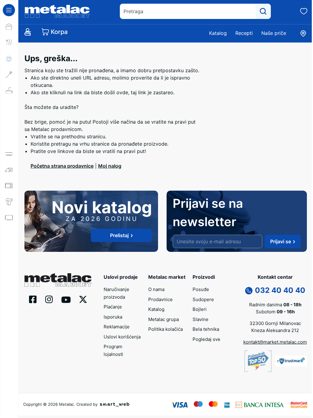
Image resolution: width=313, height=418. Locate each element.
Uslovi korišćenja (122, 337)
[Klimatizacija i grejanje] (9, 154)
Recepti (244, 33)
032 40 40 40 (280, 290)
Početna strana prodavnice (62, 166)
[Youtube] (66, 299)
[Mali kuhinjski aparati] (9, 185)
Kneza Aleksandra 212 (275, 330)
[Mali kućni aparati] (9, 169)
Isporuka (113, 317)
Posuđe (201, 289)
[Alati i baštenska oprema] (9, 281)
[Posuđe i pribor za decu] (9, 58)
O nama (156, 289)
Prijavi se (280, 241)
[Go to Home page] (57, 11)
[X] (83, 299)
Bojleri (200, 309)
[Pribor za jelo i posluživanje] (9, 42)
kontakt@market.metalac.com (275, 342)
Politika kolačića (165, 329)
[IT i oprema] (9, 249)
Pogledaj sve (206, 339)
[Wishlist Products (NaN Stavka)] (303, 11)
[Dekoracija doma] (9, 265)
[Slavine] (9, 122)
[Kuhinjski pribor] (9, 74)
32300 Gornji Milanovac (275, 323)
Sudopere (203, 299)
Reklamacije (117, 327)
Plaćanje (113, 307)
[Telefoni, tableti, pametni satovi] (9, 233)
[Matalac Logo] (57, 279)
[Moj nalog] (27, 31)
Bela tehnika (206, 329)
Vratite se (42, 136)
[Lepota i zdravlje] (9, 201)
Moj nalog (109, 166)
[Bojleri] (9, 106)
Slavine (200, 319)
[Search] (263, 11)
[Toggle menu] (9, 10)
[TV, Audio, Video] (9, 217)
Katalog (218, 33)
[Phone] (248, 290)
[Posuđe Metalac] (9, 26)
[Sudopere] (9, 90)
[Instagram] (49, 299)
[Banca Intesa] (260, 404)
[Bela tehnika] (9, 138)
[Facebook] (33, 299)
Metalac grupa (163, 319)
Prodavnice (160, 299)
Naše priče (273, 33)
